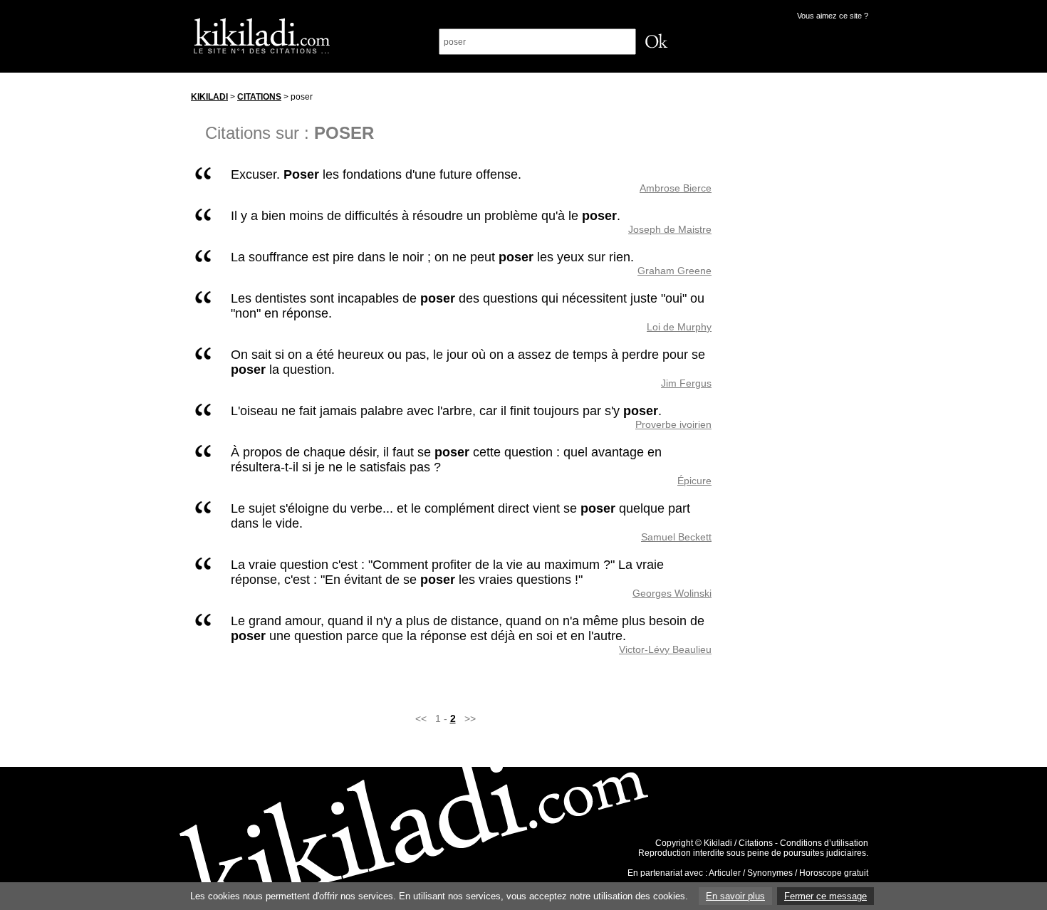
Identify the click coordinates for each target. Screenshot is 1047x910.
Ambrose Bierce (676, 188)
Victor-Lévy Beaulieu (665, 649)
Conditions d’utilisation (824, 843)
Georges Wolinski (672, 593)
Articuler (725, 873)
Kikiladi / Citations (738, 843)
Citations (259, 97)
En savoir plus (735, 896)
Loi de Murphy (679, 327)
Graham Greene (674, 270)
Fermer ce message (825, 896)
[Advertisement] (803, 298)
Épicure (694, 480)
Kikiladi (209, 97)
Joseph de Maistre (670, 229)
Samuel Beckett (676, 537)
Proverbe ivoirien (673, 424)
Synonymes (770, 873)
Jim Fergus (686, 383)
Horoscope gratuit (833, 873)
